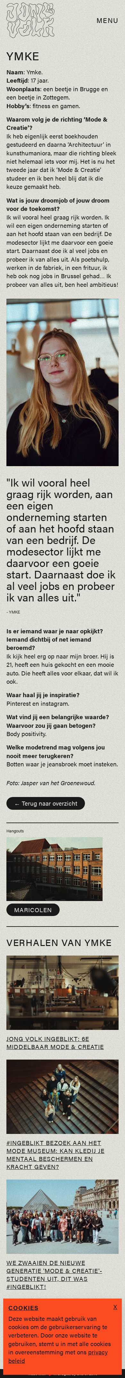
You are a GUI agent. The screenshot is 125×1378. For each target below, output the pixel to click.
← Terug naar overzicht (45, 803)
